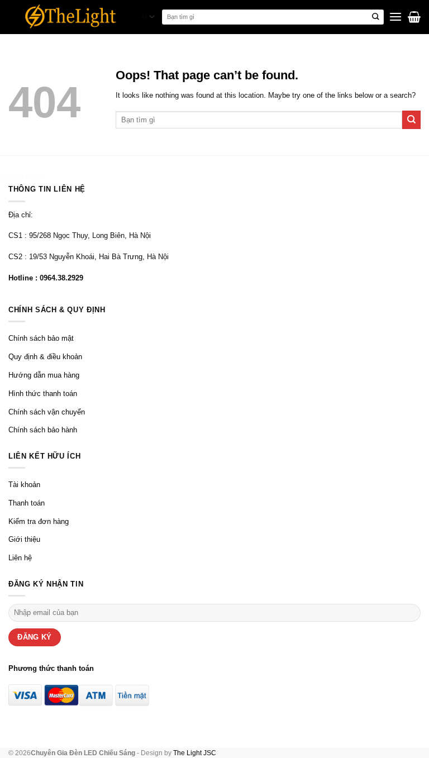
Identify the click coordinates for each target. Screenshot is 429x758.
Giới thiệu (24, 539)
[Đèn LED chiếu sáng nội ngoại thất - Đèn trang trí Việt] (70, 17)
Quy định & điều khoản (45, 356)
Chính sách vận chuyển (46, 412)
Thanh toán (26, 503)
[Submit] (411, 119)
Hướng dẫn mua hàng (43, 375)
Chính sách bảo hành (42, 430)
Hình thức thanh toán (42, 393)
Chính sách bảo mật (41, 338)
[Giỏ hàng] (414, 16)
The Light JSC (194, 752)
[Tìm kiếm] (376, 17)
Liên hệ (20, 558)
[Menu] (395, 17)
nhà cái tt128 (21, 178)
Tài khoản (24, 484)
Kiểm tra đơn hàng (38, 521)
